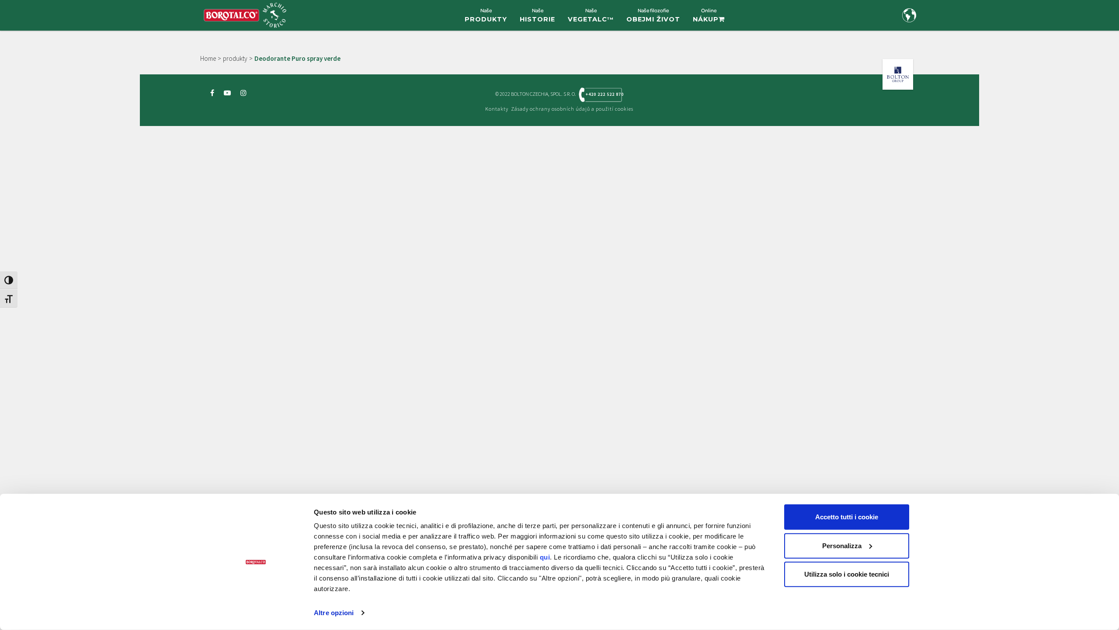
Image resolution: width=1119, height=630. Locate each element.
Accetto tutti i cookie (846, 517)
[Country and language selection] (909, 15)
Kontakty (496, 108)
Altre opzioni (334, 612)
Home (208, 58)
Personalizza (842, 545)
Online (706, 15)
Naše (486, 15)
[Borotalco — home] (245, 14)
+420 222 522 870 (604, 94)
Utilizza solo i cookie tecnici (846, 574)
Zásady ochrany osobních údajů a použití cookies (572, 108)
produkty (235, 58)
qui (545, 557)
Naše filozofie (653, 15)
